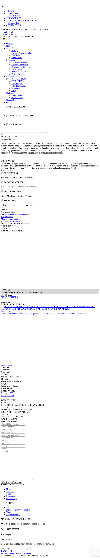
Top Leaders (16, 57)
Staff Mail (10, 507)
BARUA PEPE (9, 34)
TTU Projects (17, 83)
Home (8, 46)
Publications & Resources (16, 79)
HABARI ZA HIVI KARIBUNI (18, 306)
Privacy (4, 553)
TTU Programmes (18, 86)
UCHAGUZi (17, 81)
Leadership (10, 60)
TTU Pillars (16, 55)
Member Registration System (18, 510)
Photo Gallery (17, 95)
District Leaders (17, 74)
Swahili (4, 32)
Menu (10, 43)
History (14, 50)
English (12, 32)
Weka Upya (16, 482)
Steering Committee (19, 65)
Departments (16, 69)
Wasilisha (5, 482)
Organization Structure (20, 67)
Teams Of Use (15, 553)
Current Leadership (19, 62)
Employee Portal (13, 514)
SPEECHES (89, 306)
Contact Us (10, 100)
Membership (11, 76)
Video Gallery (17, 98)
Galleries (10, 93)
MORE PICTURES (9, 297)
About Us (10, 48)
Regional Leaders (18, 72)
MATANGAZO (39, 306)
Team (8, 494)
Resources (15, 88)
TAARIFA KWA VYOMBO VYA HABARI (65, 306)
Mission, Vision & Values (21, 53)
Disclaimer (26, 553)
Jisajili (29, 548)
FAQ (13, 90)
